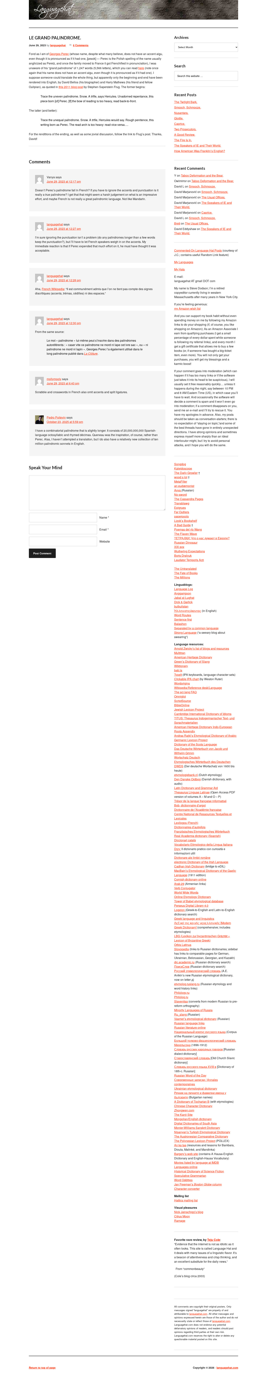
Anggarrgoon (182, 593)
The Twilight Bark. (185, 102)
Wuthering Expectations (189, 551)
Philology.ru (181, 993)
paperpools (181, 516)
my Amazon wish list (187, 308)
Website (104, 541)
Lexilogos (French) (186, 823)
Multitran (179, 653)
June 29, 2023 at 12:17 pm (64, 181)
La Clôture (91, 353)
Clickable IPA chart (186, 679)
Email (103, 529)
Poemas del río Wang (188, 529)
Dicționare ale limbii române (192, 857)
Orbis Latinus (182, 945)
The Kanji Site (183, 1115)
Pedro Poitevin (56, 417)
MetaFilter (180, 481)
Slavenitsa (181, 1001)
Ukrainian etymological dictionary (195, 1088)
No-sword (180, 494)
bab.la (178, 670)
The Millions (182, 577)
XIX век (179, 547)
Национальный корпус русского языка (200, 1032)
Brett (177, 223)
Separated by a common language (196, 628)
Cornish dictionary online (190, 879)
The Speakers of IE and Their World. (197, 145)
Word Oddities (183, 1180)
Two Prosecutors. (185, 129)
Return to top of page (42, 1367)
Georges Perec (59, 54)
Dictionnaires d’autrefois (189, 827)
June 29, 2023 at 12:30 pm (64, 323)
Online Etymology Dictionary (192, 897)
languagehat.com (42, 11)
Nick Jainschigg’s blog (188, 1212)
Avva (177, 490)
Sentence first (183, 619)
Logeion (179, 910)
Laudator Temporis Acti (189, 560)
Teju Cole (213, 1240)
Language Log (183, 589)
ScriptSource (182, 701)
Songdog (180, 464)
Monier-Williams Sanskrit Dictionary (197, 1128)
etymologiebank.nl (186, 775)
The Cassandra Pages (188, 499)
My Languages (183, 262)
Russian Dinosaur (185, 542)
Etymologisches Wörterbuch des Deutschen (202, 762)
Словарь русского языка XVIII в (195, 1067)
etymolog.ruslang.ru (187, 984)
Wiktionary (181, 666)
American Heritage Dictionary (193, 657)
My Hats (179, 269)
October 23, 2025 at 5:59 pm (65, 422)
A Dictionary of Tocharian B (191, 1101)
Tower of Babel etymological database (198, 901)
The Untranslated (185, 569)
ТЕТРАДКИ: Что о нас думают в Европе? (202, 538)
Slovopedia (181, 949)
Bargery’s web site (186, 1154)
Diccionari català (185, 840)
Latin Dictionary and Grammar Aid (196, 788)
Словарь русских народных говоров (198, 1049)
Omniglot (180, 696)
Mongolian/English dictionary (193, 1119)
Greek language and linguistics (194, 918)
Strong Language (185, 632)
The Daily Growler (186, 473)
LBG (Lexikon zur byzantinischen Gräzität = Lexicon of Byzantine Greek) (202, 938)
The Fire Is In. (183, 140)
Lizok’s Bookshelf (185, 521)
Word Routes (182, 615)
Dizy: (177, 849)
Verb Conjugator (184, 888)
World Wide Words (186, 892)
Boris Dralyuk (183, 555)
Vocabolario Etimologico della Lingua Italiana (203, 844)
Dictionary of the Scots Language (195, 744)
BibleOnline (181, 705)
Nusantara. (181, 113)
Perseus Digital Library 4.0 (191, 905)
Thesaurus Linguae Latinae (192, 792)
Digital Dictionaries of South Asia (195, 1123)
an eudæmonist (184, 486)
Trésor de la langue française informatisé (200, 801)
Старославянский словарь (192, 1058)
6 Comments (80, 45)
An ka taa (180, 1145)
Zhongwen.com (184, 1110)
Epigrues (180, 508)
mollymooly (54, 379)
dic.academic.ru (184, 962)
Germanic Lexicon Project (190, 740)
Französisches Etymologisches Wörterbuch (202, 831)
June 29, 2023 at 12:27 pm (64, 229)
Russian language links (189, 1023)
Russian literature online (190, 1027)
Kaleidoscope (183, 468)
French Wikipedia (53, 289)
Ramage (179, 1221)
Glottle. (178, 118)
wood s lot (180, 477)
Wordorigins (182, 683)
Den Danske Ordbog (187, 779)
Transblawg (181, 503)
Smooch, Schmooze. (187, 107)
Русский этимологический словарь (197, 971)
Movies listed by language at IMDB (196, 1162)
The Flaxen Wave (185, 534)
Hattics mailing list (186, 1200)
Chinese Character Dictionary (193, 1106)
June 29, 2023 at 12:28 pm (64, 280)
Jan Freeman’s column (198, 1184)
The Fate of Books (186, 573)
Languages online (185, 1167)
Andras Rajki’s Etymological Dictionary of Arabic (205, 736)
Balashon (180, 624)
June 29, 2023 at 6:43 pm (63, 383)
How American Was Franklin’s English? (199, 151)
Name (103, 517)
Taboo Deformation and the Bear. (202, 175)
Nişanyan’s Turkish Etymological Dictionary (202, 1132)
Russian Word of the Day (190, 1075)
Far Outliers (181, 512)
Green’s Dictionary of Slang (192, 661)
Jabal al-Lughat (184, 598)
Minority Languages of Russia (193, 1010)
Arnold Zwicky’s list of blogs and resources (201, 648)
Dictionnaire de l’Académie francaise (197, 810)
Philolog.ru (181, 997)
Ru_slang (180, 1014)
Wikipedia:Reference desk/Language (198, 688)
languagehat (58, 45)
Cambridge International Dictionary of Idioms (202, 714)
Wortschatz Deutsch (187, 757)
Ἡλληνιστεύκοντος (187, 611)
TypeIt (178, 675)
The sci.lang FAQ (185, 692)
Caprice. (179, 124)
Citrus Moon (182, 1216)
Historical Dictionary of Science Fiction (199, 1171)
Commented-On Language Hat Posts (198, 250)
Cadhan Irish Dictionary (189, 866)
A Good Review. (184, 135)
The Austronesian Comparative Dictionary (201, 1136)
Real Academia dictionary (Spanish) (197, 836)
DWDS (178, 766)
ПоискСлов (181, 966)
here (141, 68)
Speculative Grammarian (190, 1176)
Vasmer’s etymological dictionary (195, 1019)
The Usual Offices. (213, 197)
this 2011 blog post (71, 87)
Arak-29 (179, 884)
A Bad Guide (182, 525)
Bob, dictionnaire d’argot (190, 805)
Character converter (187, 1189)
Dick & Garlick (183, 602)
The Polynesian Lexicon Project (194, 1141)
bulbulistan (181, 606)
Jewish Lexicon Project (189, 709)
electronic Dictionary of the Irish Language (201, 862)
